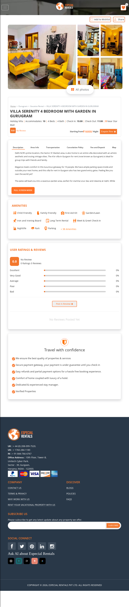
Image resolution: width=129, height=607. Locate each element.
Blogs (69, 488)
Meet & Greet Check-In (89, 220)
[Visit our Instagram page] (52, 546)
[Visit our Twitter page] (22, 546)
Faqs (69, 499)
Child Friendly (24, 212)
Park (37, 228)
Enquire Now (107, 131)
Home (13, 106)
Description (18, 147)
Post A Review (63, 303)
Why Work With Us (19, 499)
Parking (52, 228)
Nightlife (21, 228)
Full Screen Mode (23, 190)
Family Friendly (48, 212)
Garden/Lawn (93, 212)
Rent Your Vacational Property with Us (31, 505)
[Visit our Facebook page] (12, 546)
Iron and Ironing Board (29, 220)
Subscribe (113, 525)
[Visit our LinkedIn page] (42, 546)
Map (114, 147)
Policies (71, 493)
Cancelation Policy (75, 147)
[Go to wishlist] (123, 7)
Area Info (35, 147)
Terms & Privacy (17, 493)
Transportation (53, 147)
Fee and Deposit (97, 147)
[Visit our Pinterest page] (32, 546)
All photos (82, 89)
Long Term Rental (59, 220)
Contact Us (14, 488)
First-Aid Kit (71, 212)
